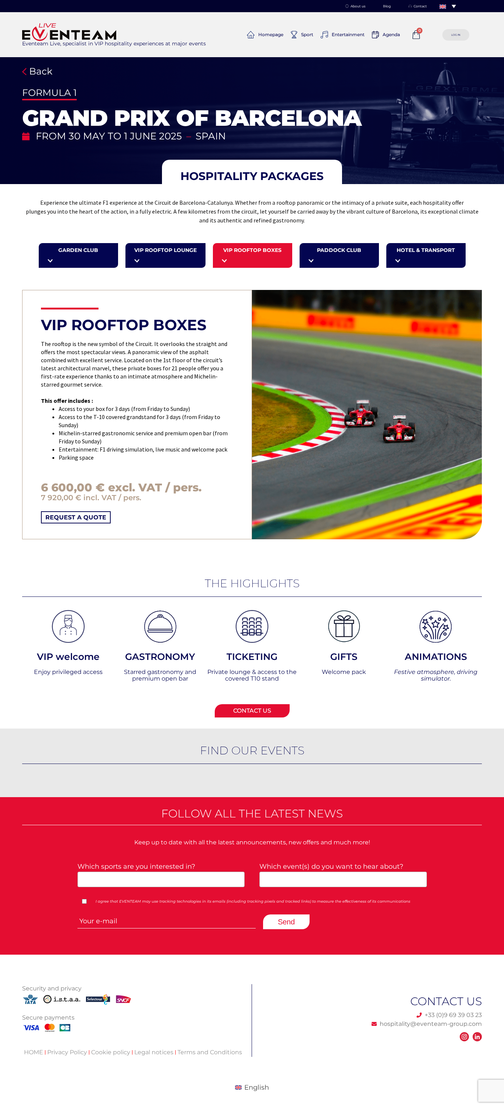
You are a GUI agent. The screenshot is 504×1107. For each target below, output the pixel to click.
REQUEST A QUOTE (75, 517)
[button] (252, 176)
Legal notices (153, 1052)
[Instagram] (464, 1036)
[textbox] (159, 879)
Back (39, 71)
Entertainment (348, 34)
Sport (307, 34)
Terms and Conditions (209, 1052)
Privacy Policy (67, 1052)
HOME (33, 1052)
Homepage (270, 34)
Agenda (391, 34)
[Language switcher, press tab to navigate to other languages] (448, 6)
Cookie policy (110, 1052)
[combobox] (161, 879)
